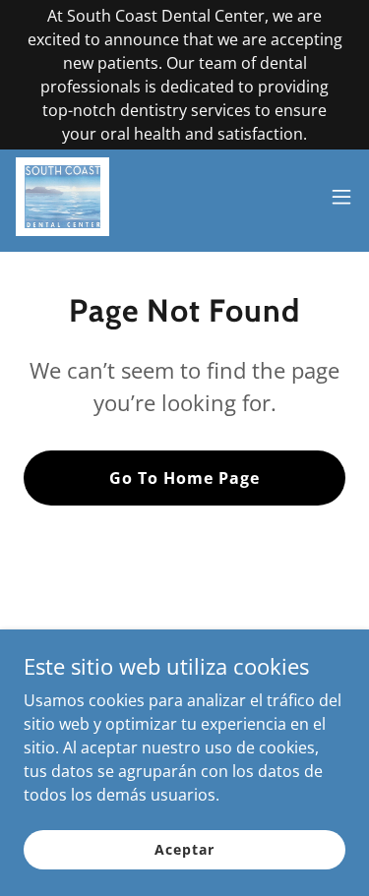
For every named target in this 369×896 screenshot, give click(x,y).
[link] (62, 196)
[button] (341, 196)
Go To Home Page (184, 478)
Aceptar (184, 849)
